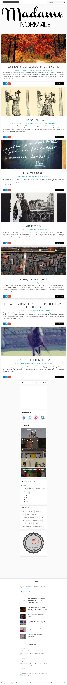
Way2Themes (17, 683)
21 (40, 382)
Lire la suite (59, 83)
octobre (26, 487)
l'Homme (33, 514)
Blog (38, 283)
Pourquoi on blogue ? (33, 280)
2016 (24, 498)
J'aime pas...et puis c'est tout (36, 123)
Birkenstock (34, 70)
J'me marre (38, 511)
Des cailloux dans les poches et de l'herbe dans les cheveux (33, 305)
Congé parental (26, 526)
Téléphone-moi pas (33, 120)
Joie (42, 517)
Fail (28, 123)
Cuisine (24, 523)
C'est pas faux (37, 363)
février (26, 492)
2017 (24, 496)
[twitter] (58, 683)
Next (45, 382)
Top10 (36, 523)
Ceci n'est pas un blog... (30, 450)
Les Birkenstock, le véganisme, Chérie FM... (33, 67)
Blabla (39, 70)
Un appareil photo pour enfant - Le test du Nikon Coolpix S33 (37, 622)
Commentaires (47, 70)
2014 (24, 502)
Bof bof (30, 523)
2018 (24, 485)
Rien (23, 514)
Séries (28, 520)
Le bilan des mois (33, 173)
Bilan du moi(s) (35, 176)
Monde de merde (37, 526)
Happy (38, 310)
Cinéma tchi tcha (37, 520)
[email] (64, 683)
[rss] (61, 683)
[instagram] (51, 683)
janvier (26, 494)
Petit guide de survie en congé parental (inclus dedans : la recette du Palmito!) (37, 609)
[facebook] (55, 683)
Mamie (35, 229)
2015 (24, 500)
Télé (27, 514)
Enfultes (34, 310)
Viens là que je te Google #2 (34, 360)
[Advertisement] (33, 397)
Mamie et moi (33, 227)
